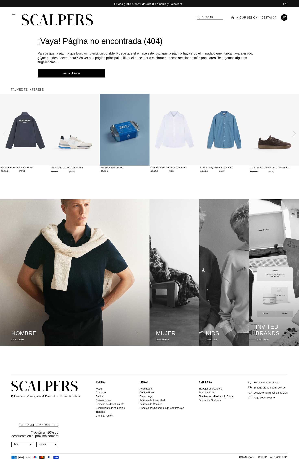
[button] (13, 16)
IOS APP (262, 457)
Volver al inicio (71, 73)
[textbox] (22, 444)
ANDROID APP (278, 457)
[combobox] (22, 444)
